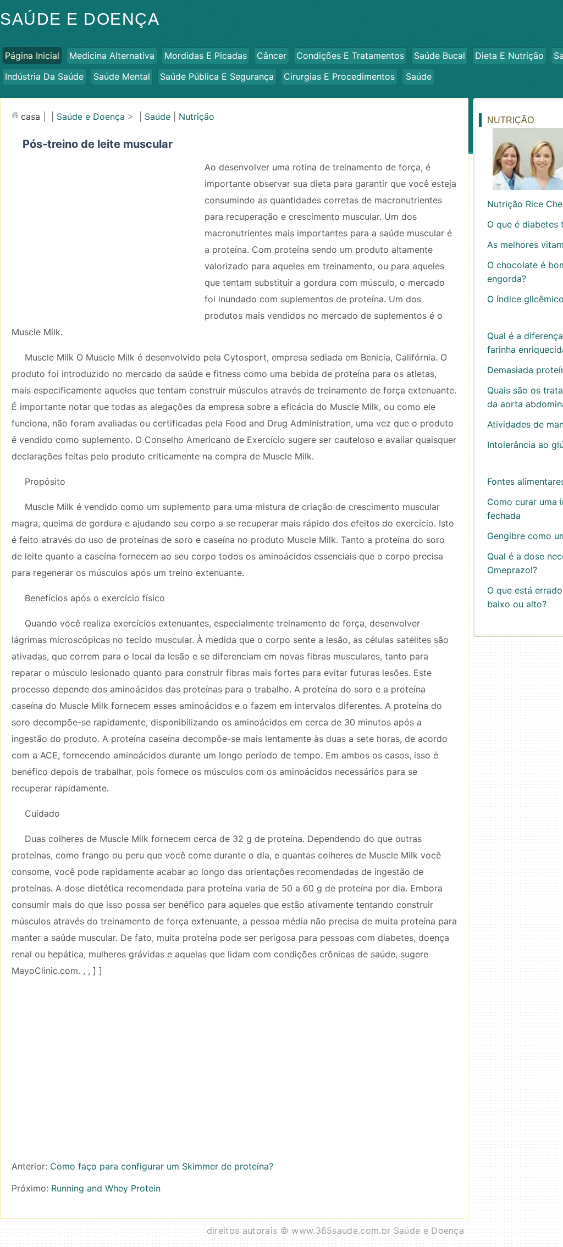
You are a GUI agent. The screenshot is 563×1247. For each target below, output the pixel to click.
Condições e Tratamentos (350, 55)
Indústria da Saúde (44, 76)
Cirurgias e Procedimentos (339, 76)
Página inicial (32, 55)
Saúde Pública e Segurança (217, 76)
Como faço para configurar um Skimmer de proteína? (161, 1166)
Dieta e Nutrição (509, 55)
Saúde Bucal (439, 55)
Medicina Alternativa (111, 55)
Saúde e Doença (91, 116)
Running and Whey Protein (106, 1188)
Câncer (271, 55)
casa (30, 116)
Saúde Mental (121, 76)
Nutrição (196, 116)
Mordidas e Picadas (205, 55)
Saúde (419, 76)
